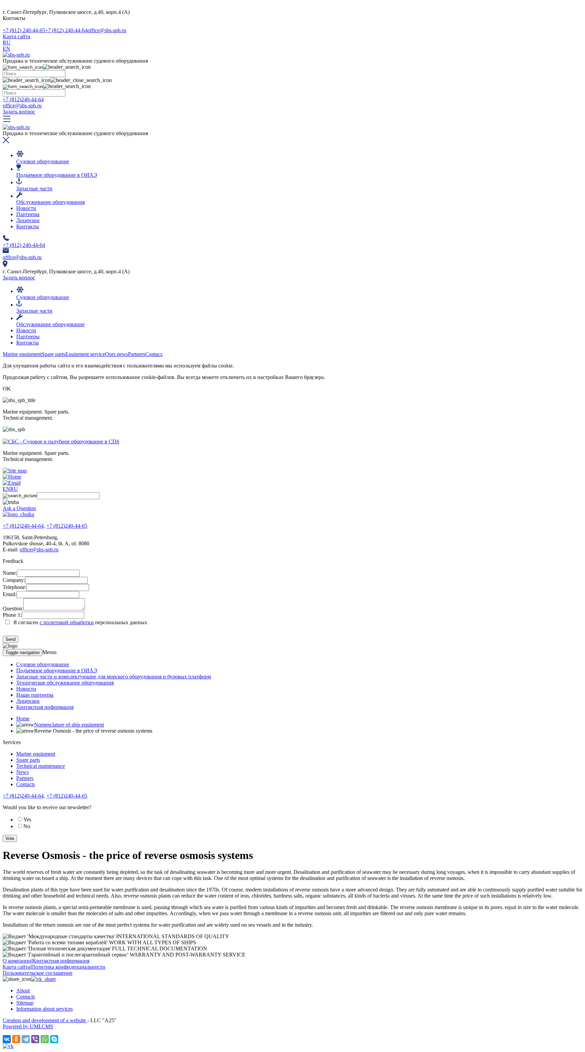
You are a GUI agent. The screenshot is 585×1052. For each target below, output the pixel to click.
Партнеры (28, 214)
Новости (26, 208)
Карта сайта (16, 36)
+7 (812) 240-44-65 (24, 30)
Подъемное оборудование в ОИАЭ (56, 175)
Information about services (44, 1009)
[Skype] (54, 1039)
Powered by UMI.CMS (28, 1026)
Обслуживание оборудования (50, 202)
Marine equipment (35, 754)
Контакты (27, 226)
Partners (25, 778)
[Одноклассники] (16, 1039)
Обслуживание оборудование (50, 324)
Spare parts (28, 760)
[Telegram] (26, 1039)
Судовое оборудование (42, 161)
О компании (17, 961)
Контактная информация (44, 707)
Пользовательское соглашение (37, 973)
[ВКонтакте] (7, 1039)
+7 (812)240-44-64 (23, 99)
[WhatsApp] (45, 1039)
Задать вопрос (19, 111)
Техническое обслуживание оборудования (65, 683)
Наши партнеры (34, 695)
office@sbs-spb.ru (106, 30)
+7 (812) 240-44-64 (66, 30)
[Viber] (35, 1039)
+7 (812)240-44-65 (66, 526)
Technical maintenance (40, 766)
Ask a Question (19, 508)
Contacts (25, 784)
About (23, 990)
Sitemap (25, 1003)
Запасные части (34, 188)
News (22, 772)
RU (6, 42)
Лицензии (28, 220)
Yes (27, 819)
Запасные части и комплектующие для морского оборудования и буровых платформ (113, 676)
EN (6, 48)
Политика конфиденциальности (68, 967)
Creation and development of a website (45, 1020)
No (26, 826)
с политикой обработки (67, 622)
